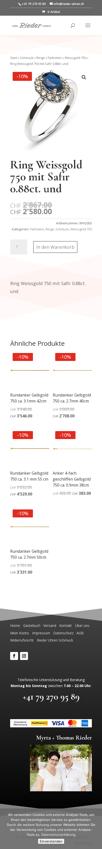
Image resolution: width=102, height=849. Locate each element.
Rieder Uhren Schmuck (55, 640)
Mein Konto (19, 633)
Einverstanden (51, 841)
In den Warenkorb (55, 247)
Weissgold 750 (75, 57)
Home (15, 625)
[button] (83, 77)
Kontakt (65, 625)
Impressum (41, 633)
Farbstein (55, 57)
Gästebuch (31, 625)
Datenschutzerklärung (58, 835)
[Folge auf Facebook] (14, 656)
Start (13, 57)
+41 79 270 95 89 (51, 696)
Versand (49, 625)
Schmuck (26, 57)
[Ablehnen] (95, 828)
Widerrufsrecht (22, 640)
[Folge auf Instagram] (24, 656)
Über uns (82, 625)
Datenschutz (63, 633)
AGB (80, 633)
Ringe (40, 57)
